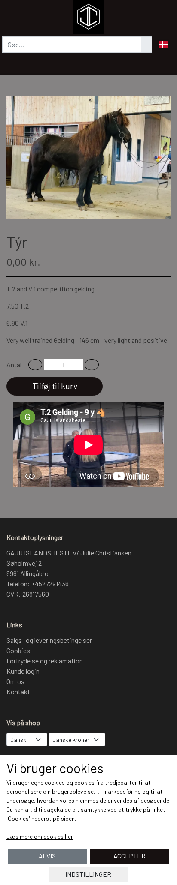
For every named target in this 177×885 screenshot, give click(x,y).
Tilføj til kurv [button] (54, 386)
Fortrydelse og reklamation (44, 661)
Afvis (47, 856)
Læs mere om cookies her (39, 836)
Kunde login (23, 671)
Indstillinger (88, 874)
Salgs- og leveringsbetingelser (49, 640)
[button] (35, 364)
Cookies (18, 650)
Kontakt (18, 691)
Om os (15, 681)
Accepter (129, 856)
